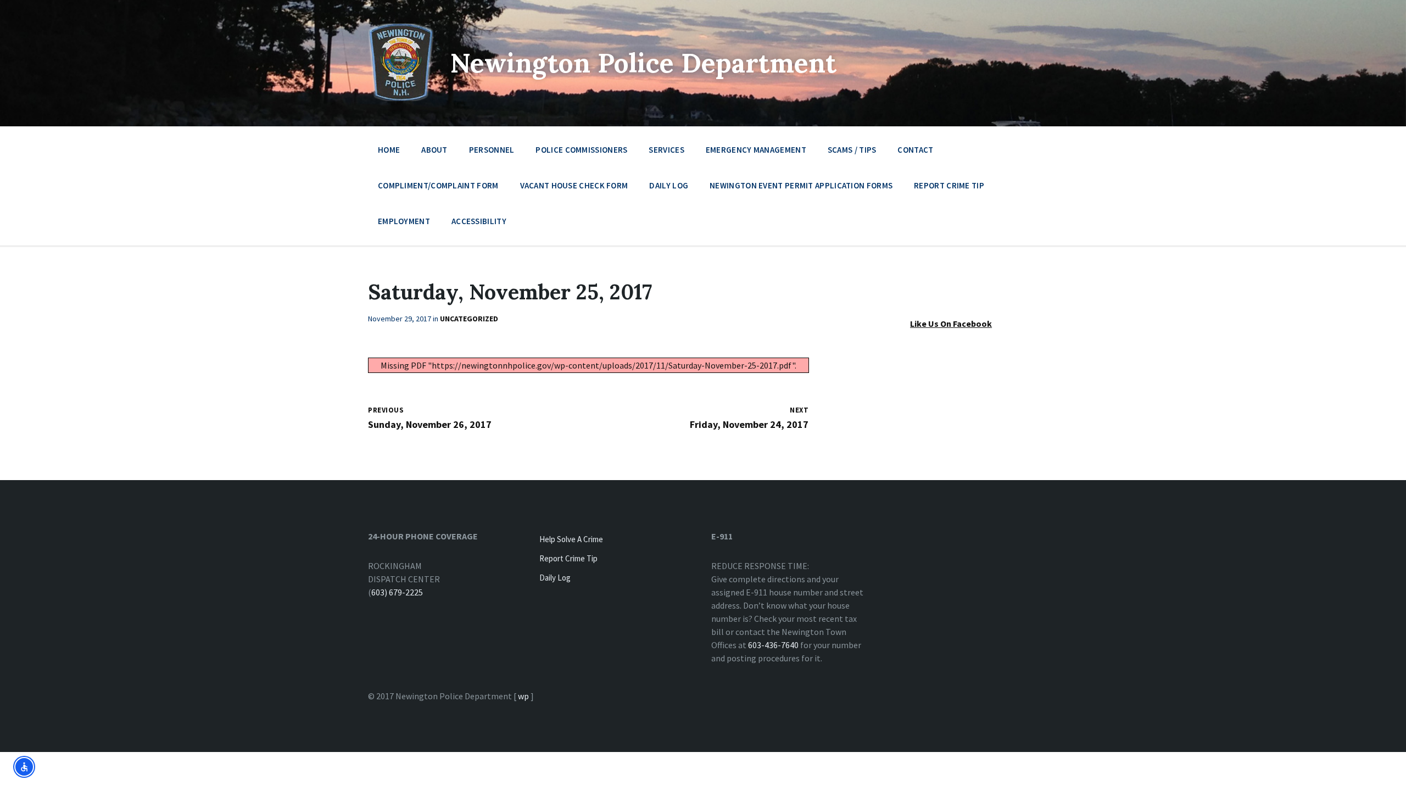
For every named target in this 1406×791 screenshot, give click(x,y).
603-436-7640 (773, 644)
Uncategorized (469, 319)
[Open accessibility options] (24, 767)
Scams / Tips (852, 149)
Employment (404, 221)
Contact (915, 149)
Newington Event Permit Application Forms (801, 185)
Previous (386, 410)
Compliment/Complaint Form (438, 185)
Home (389, 149)
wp (523, 695)
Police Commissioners (581, 149)
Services (666, 149)
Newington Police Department (643, 63)
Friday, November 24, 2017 (749, 424)
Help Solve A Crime (571, 539)
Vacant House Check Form (574, 185)
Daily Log (668, 185)
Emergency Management (756, 149)
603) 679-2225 (397, 592)
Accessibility (478, 221)
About (434, 149)
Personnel (492, 149)
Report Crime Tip (949, 185)
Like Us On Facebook (951, 323)
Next (799, 410)
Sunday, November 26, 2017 (430, 424)
